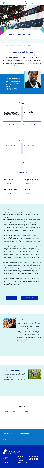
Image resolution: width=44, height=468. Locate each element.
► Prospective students (8, 383)
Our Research (13, 298)
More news (23, 130)
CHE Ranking (36, 63)
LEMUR (15, 257)
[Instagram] (30, 458)
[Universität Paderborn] (22, 451)
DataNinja (31, 256)
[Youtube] (37, 458)
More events (23, 162)
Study (20, 319)
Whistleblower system (23, 462)
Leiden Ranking (11, 65)
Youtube (26, 411)
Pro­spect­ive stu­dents (11, 370)
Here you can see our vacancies (33, 287)
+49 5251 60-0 (6, 462)
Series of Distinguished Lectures (29, 298)
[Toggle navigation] (11, 41)
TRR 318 (17, 256)
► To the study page (21, 342)
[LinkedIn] (35, 458)
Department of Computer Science (12, 3)
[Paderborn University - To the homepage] (4, 2)
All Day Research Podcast (10, 411)
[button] (28, 2)
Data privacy (21, 460)
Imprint (19, 458)
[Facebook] (32, 458)
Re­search (4, 40)
